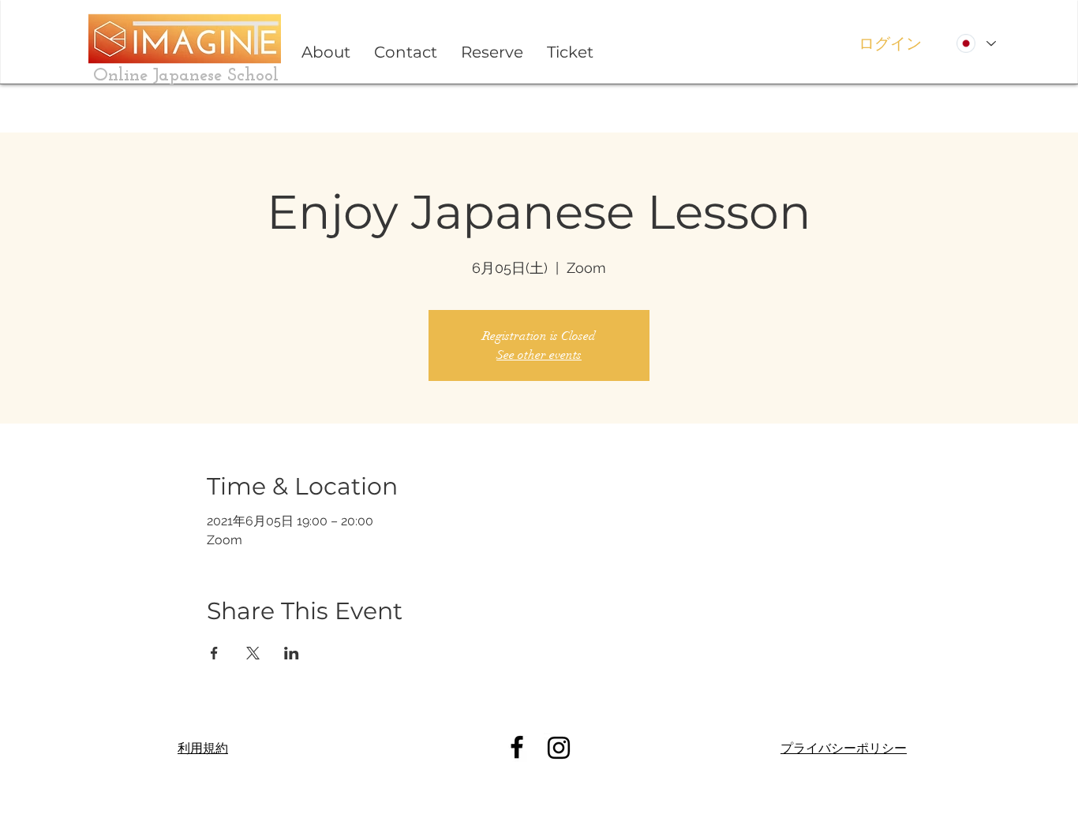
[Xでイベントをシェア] (252, 653)
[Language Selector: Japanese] (976, 43)
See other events (539, 355)
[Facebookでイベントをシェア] (214, 653)
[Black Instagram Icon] (559, 748)
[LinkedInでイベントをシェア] (291, 653)
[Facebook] (517, 747)
